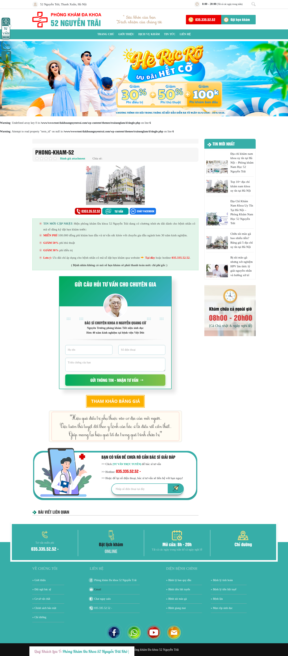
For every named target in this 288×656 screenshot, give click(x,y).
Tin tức (169, 34)
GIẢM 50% (51, 242)
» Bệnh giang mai (176, 608)
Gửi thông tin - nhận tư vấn (114, 380)
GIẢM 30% (51, 250)
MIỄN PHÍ (50, 235)
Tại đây (150, 257)
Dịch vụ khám (149, 34)
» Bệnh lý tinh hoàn (222, 580)
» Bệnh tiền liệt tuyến (178, 589)
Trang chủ (105, 34)
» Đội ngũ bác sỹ (41, 589)
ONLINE (111, 551)
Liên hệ (185, 34)
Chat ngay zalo (102, 598)
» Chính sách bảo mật (44, 608)
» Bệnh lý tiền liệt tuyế (223, 589)
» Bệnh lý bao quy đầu (178, 580)
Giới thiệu (126, 34)
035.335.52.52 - (128, 471)
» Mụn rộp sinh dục (222, 608)
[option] (144, 78)
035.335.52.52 (205, 19)
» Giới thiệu (39, 580)
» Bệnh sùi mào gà (176, 598)
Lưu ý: (47, 257)
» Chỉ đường (39, 617)
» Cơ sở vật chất (41, 598)
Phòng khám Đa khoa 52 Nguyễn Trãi (115, 580)
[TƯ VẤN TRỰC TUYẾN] (127, 464)
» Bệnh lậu (217, 598)
